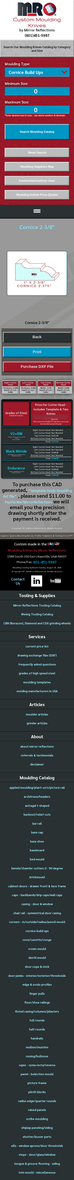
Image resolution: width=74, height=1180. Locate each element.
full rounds (37, 1020)
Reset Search (37, 152)
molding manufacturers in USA (37, 691)
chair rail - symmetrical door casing (37, 913)
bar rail (37, 823)
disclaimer (37, 764)
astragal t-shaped (37, 805)
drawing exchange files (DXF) (37, 655)
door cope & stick (37, 966)
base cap (37, 832)
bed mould (37, 859)
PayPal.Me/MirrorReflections (29, 501)
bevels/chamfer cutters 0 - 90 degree (37, 868)
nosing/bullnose (37, 1056)
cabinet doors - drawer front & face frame (37, 886)
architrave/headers (37, 796)
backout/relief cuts (37, 814)
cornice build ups (37, 931)
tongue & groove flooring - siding (37, 1163)
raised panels (37, 1110)
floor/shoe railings (37, 1002)
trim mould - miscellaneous (37, 1172)
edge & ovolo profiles (37, 984)
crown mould (37, 949)
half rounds (37, 1029)
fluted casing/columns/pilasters (37, 1011)
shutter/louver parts (37, 1137)
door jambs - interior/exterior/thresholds (37, 975)
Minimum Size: (16, 83)
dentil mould (37, 957)
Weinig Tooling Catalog (37, 614)
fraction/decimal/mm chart (37, 180)
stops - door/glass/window (37, 1154)
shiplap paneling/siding (37, 1128)
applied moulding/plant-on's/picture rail (37, 787)
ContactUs (18, 581)
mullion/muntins (37, 1047)
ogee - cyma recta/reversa (37, 1065)
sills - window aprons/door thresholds (37, 1146)
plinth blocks (37, 1092)
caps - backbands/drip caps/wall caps (37, 895)
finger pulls (37, 993)
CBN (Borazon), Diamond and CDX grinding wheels (37, 623)
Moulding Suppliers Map (37, 166)
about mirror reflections (37, 746)
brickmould (37, 877)
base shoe (37, 841)
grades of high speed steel (37, 673)
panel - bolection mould (37, 1074)
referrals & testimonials (37, 755)
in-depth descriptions (16, 415)
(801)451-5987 (37, 35)
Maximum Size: (17, 101)
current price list (37, 646)
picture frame (37, 1083)
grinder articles (37, 723)
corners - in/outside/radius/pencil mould (37, 922)
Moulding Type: (17, 63)
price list (54, 419)
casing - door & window (37, 904)
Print (37, 352)
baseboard (37, 850)
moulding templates (37, 682)
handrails (37, 1038)
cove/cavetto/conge (37, 940)
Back (37, 337)
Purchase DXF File (37, 367)
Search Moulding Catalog (37, 131)
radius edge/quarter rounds (37, 1101)
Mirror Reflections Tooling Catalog (37, 605)
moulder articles (37, 714)
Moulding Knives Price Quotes (37, 194)
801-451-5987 (45, 562)
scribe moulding (37, 1119)
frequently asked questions (37, 664)
